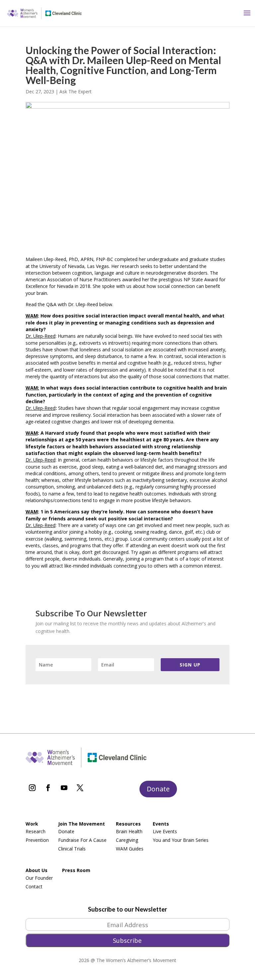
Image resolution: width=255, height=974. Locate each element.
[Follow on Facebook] (48, 787)
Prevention (37, 840)
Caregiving (127, 840)
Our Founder (39, 878)
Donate (158, 788)
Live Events (165, 831)
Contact (34, 886)
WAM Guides (129, 848)
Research (35, 831)
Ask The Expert (75, 91)
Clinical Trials (72, 848)
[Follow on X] (80, 787)
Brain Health (129, 831)
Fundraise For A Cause (82, 840)
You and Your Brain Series (181, 840)
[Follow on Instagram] (32, 787)
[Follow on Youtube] (64, 787)
